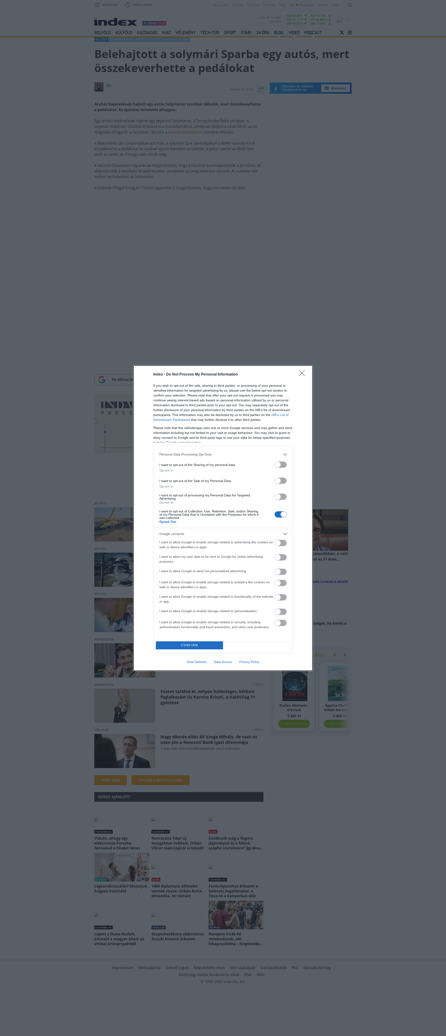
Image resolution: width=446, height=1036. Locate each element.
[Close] (303, 374)
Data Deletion (197, 662)
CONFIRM (189, 645)
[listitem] (223, 454)
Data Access (223, 662)
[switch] (281, 465)
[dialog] (223, 518)
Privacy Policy (249, 662)
